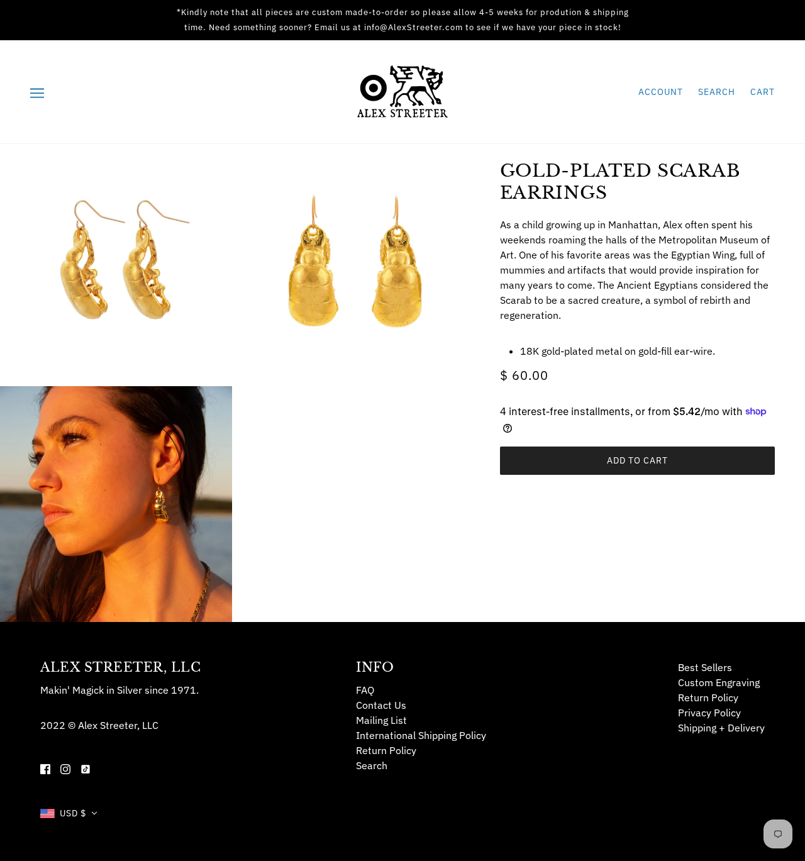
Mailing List (381, 720)
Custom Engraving (719, 682)
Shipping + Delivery (721, 727)
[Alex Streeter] (402, 90)
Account (660, 91)
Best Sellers (705, 667)
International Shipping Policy (421, 735)
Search (716, 91)
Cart (762, 91)
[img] (45, 767)
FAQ (365, 690)
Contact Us (381, 705)
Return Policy (386, 750)
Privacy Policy (709, 712)
